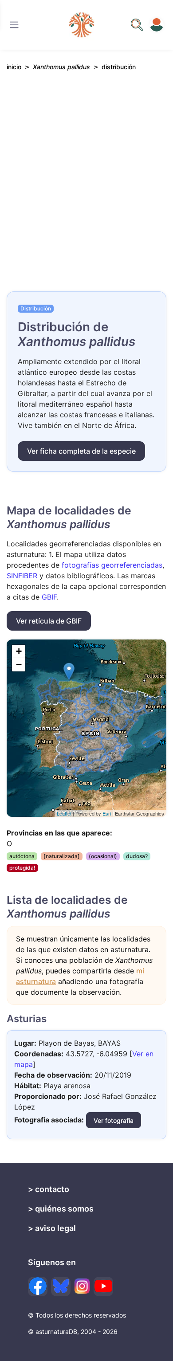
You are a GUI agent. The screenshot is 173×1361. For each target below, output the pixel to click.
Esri (106, 813)
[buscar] (137, 25)
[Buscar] (14, 25)
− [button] (19, 664)
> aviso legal (52, 1228)
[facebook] (37, 1286)
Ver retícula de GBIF (49, 620)
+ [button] (19, 651)
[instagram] (82, 1286)
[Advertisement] (86, 188)
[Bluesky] (61, 1286)
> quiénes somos (61, 1208)
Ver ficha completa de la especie (81, 451)
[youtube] (103, 1286)
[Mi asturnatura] (156, 25)
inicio (14, 67)
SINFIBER (22, 575)
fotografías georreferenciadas (112, 565)
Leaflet (64, 813)
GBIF (49, 596)
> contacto (48, 1189)
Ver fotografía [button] (114, 1120)
